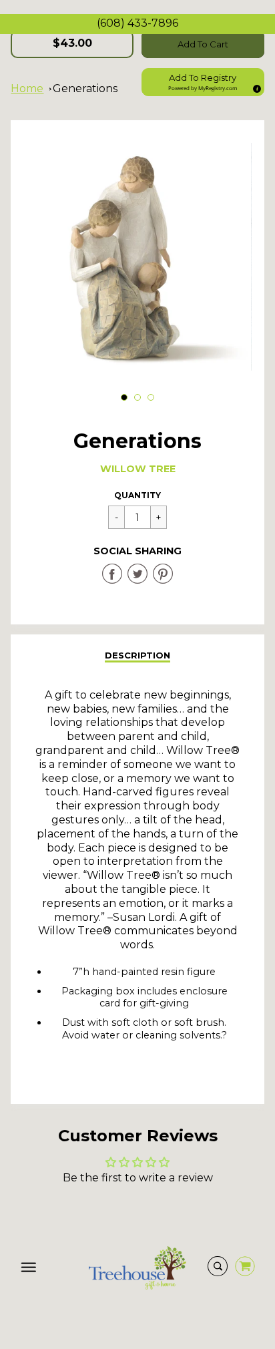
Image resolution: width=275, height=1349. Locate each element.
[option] (137, 257)
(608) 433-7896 (137, 23)
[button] (203, 82)
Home (27, 88)
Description (137, 655)
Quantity (137, 495)
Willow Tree (138, 469)
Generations (85, 88)
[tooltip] (255, 87)
